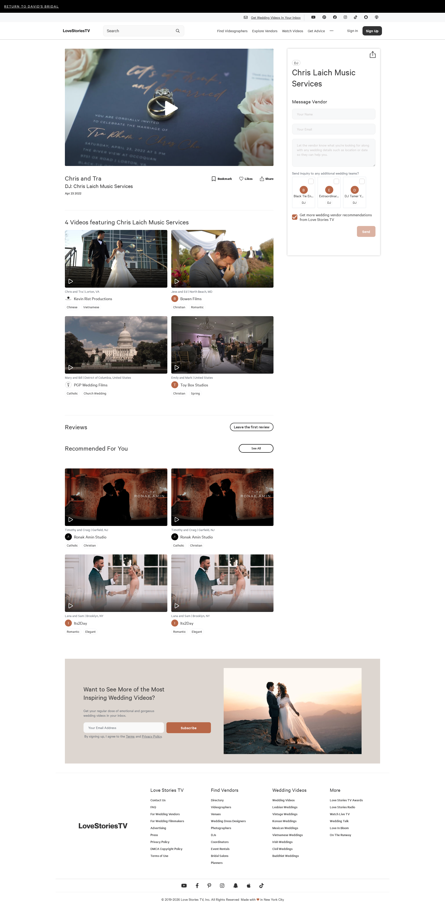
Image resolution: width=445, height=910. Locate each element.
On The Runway (340, 835)
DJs (213, 835)
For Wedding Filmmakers (167, 821)
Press (154, 835)
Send (366, 231)
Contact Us (157, 800)
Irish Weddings (282, 842)
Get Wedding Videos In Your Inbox (276, 17)
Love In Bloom (339, 828)
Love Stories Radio (342, 807)
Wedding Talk (339, 821)
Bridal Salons (219, 855)
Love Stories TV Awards (346, 800)
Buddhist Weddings (285, 855)
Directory (217, 800)
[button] (169, 107)
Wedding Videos (283, 800)
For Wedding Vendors (165, 814)
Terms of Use (159, 855)
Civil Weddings (282, 848)
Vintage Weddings (284, 814)
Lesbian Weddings (284, 807)
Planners (216, 862)
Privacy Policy (152, 736)
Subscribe (189, 727)
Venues (216, 814)
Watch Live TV (340, 814)
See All (256, 448)
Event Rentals (220, 848)
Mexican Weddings (285, 828)
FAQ (153, 807)
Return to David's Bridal (31, 6)
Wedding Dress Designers (228, 821)
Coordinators (220, 842)
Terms (130, 736)
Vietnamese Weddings (287, 835)
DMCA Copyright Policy (166, 848)
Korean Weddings (284, 821)
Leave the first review (252, 426)
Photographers (221, 828)
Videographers (221, 807)
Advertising (158, 828)
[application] (169, 107)
